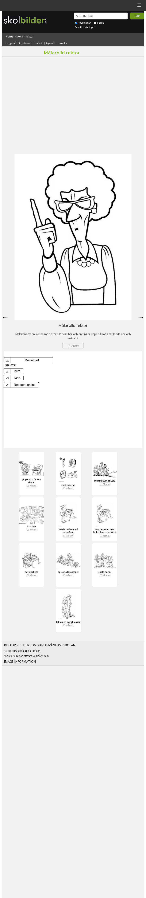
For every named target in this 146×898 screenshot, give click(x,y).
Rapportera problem (57, 43)
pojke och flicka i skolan (31, 481)
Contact (37, 43)
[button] (21, 385)
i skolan (31, 526)
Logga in (10, 43)
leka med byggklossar (68, 622)
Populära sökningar (84, 27)
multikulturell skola (104, 480)
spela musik (104, 572)
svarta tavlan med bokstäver (68, 531)
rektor (29, 36)
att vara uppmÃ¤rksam (36, 656)
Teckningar (84, 23)
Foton (100, 23)
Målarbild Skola (22, 650)
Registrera (24, 43)
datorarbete (31, 572)
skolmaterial (68, 485)
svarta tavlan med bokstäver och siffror (104, 531)
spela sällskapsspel (68, 572)
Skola (19, 36)
